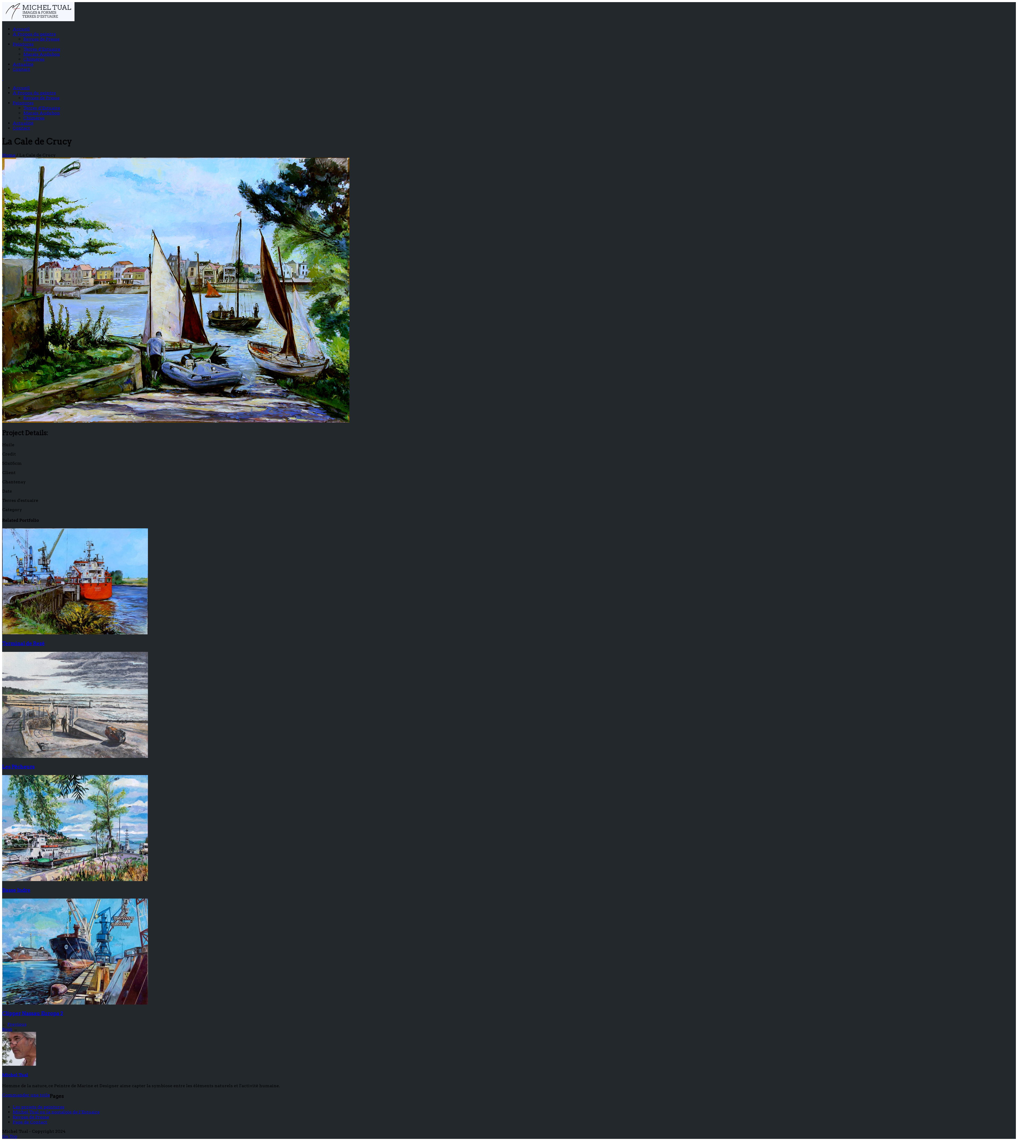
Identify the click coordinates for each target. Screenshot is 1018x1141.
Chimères (34, 59)
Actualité (23, 64)
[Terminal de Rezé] (75, 632)
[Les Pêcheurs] (75, 756)
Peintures (23, 44)
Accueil (21, 29)
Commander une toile (26, 1095)
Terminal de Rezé (23, 643)
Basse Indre (16, 890)
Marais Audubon (41, 54)
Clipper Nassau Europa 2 (32, 1013)
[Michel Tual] (38, 19)
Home (8, 155)
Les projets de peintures (38, 1106)
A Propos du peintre (34, 34)
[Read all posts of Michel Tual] (19, 1064)
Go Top (9, 1136)
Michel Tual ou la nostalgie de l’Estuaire (56, 1112)
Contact (21, 69)
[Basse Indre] (75, 879)
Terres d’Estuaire (41, 49)
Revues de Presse (41, 39)
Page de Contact (30, 1122)
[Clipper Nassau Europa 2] (75, 1003)
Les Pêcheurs (18, 767)
